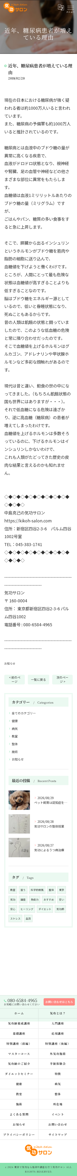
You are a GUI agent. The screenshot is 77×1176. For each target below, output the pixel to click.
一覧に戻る (38, 679)
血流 (28, 918)
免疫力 (34, 899)
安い (61, 899)
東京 (61, 890)
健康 (15, 721)
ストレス (15, 918)
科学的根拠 (37, 890)
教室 (15, 736)
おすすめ (49, 899)
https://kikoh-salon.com (28, 521)
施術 (15, 752)
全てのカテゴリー (24, 713)
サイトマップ (58, 1134)
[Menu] (70, 7)
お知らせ (9, 663)
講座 (23, 899)
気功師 (60, 909)
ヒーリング (27, 909)
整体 (15, 744)
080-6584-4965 (37, 625)
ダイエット (44, 909)
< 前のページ (14, 679)
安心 (12, 909)
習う (23, 890)
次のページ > (62, 679)
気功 (12, 899)
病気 (15, 728)
